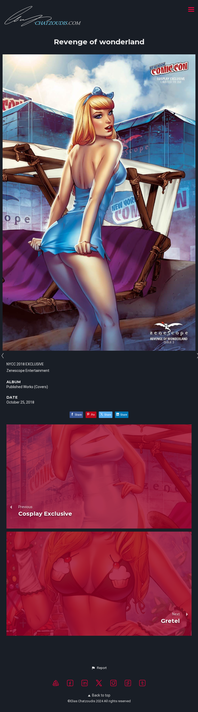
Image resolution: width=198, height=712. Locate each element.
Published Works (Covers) (27, 387)
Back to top (101, 695)
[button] (99, 668)
